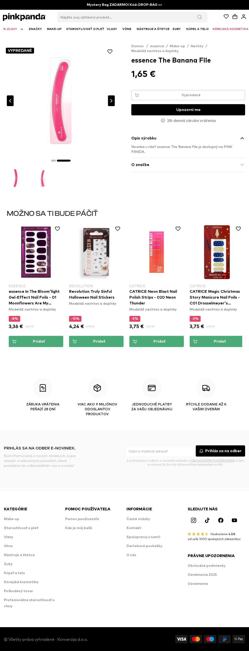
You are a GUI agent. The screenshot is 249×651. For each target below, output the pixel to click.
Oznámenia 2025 (202, 575)
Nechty (197, 46)
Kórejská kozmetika (21, 582)
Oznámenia (198, 584)
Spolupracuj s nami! (143, 537)
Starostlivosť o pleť (21, 528)
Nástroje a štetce (19, 555)
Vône (8, 546)
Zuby (8, 564)
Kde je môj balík (78, 528)
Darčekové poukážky (144, 546)
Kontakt (133, 528)
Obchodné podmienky (207, 566)
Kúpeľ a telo (14, 573)
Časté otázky (138, 519)
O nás (131, 555)
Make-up (177, 46)
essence (157, 46)
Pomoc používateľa (82, 519)
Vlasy (8, 537)
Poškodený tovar (18, 591)
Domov (139, 46)
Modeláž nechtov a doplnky (155, 51)
